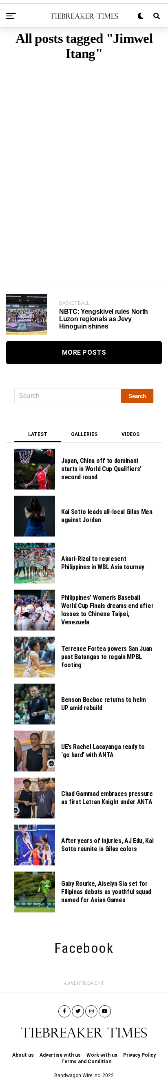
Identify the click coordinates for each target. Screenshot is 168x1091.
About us (23, 1055)
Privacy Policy (139, 1055)
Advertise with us (60, 1055)
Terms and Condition (86, 1061)
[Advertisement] (84, 162)
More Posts (84, 352)
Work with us (101, 1055)
